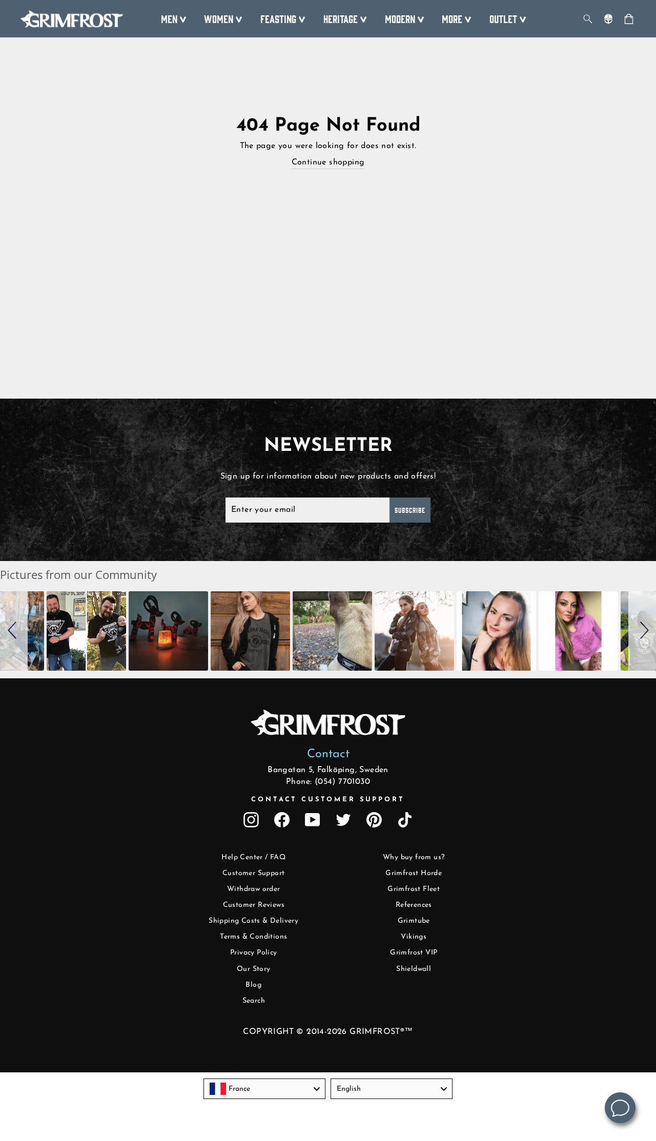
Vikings (413, 937)
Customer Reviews (253, 905)
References (414, 905)
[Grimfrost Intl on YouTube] (312, 819)
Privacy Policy (253, 953)
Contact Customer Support (327, 799)
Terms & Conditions (253, 937)
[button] (14, 631)
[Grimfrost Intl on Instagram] (251, 819)
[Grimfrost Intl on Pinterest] (374, 819)
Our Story (254, 969)
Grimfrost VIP (413, 953)
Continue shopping (328, 162)
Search (253, 1001)
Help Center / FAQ (253, 857)
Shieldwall (413, 969)
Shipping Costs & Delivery (253, 921)
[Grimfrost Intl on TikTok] (405, 819)
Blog (253, 985)
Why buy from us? (413, 857)
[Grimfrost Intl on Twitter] (343, 819)
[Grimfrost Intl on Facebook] (282, 819)
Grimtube (414, 921)
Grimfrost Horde (413, 873)
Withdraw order (253, 889)
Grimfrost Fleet (413, 889)
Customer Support (253, 873)
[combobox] (264, 1088)
